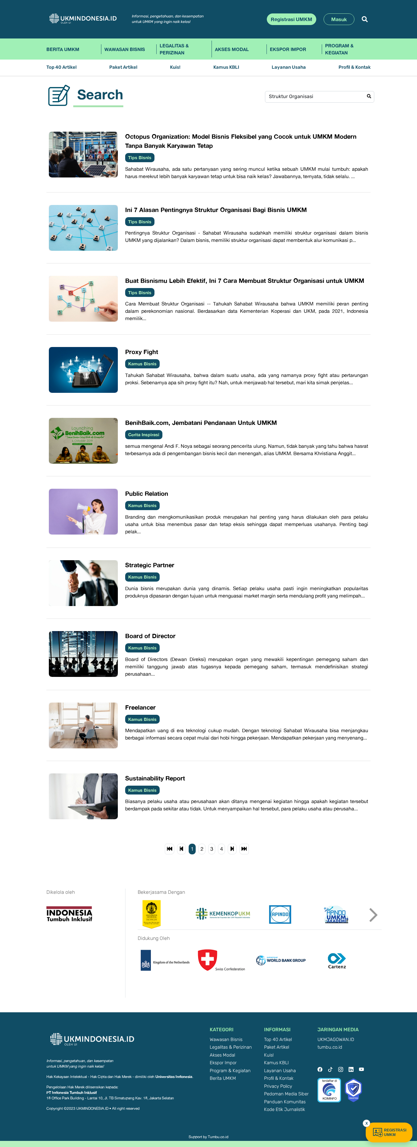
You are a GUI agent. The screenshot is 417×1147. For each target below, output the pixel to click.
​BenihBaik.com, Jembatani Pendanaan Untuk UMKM (201, 422)
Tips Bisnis (139, 157)
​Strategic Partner (149, 564)
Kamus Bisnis (142, 363)
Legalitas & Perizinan (174, 49)
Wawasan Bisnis (124, 49)
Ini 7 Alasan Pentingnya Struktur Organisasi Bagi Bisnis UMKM (216, 209)
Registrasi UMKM (291, 19)
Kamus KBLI (226, 67)
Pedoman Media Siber (286, 1094)
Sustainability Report (155, 778)
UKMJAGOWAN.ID (335, 1039)
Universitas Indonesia (173, 1076)
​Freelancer (140, 707)
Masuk (339, 19)
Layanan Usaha (289, 67)
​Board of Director (150, 635)
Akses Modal (232, 49)
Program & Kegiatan (339, 49)
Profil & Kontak (355, 67)
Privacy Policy (278, 1086)
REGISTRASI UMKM (395, 1132)
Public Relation (146, 493)
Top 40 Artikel (61, 67)
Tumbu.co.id (218, 1137)
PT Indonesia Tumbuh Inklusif (71, 1092)
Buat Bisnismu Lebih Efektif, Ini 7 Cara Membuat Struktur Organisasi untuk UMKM (244, 280)
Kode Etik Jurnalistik (284, 1109)
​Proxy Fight (141, 351)
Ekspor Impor (288, 49)
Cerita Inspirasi (143, 434)
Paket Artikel (123, 67)
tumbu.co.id (329, 1047)
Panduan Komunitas (285, 1101)
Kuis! (175, 67)
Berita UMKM (62, 49)
